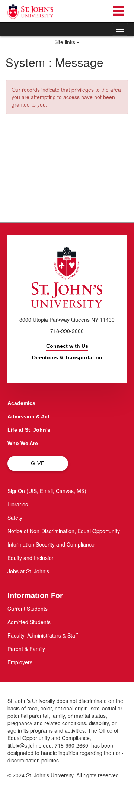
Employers (19, 662)
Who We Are (22, 443)
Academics (21, 403)
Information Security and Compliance (51, 544)
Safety (14, 517)
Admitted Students (29, 622)
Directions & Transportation (67, 357)
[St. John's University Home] (30, 11)
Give (38, 463)
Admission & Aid (28, 416)
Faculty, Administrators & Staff (42, 635)
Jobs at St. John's (28, 571)
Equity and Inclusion (31, 557)
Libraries (17, 504)
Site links (65, 42)
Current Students (27, 608)
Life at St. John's (28, 430)
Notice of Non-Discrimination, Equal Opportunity (63, 531)
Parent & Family (26, 648)
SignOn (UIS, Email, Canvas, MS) (46, 491)
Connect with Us (67, 346)
